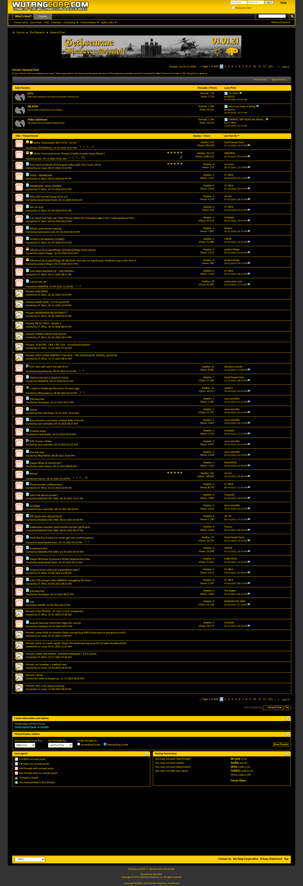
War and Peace (45, 413)
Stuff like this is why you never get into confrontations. (62, 537)
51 (264, 66)
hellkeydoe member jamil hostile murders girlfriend (60, 527)
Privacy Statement (271, 859)
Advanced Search (280, 22)
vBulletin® (158, 874)
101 (270, 66)
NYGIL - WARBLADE (41, 175)
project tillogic (45, 253)
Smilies (235, 762)
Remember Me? (243, 8)
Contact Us (224, 859)
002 (39, 159)
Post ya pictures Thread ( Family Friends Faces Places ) (73, 153)
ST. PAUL (42, 179)
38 (86, 478)
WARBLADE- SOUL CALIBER (45, 186)
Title (17, 136)
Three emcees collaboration (46, 484)
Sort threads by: (57, 740)
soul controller (45, 424)
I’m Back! (233, 93)
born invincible (45, 509)
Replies (197, 136)
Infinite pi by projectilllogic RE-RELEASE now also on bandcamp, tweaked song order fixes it (83, 260)
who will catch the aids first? (52, 366)
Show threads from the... (29, 740)
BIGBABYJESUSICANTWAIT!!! (51, 312)
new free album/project (44, 495)
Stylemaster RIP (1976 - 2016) (59, 142)
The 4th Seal (37, 452)
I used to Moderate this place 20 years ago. (55, 388)
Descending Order (117, 744)
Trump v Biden (43, 441)
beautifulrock (44, 371)
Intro (30, 93)
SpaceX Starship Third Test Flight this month (55, 623)
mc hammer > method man (51, 664)
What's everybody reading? (46, 228)
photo (33, 409)
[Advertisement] (151, 821)
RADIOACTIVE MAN (48, 498)
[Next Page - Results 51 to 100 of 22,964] (278, 67)
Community (69, 22)
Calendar (56, 22)
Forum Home (21, 22)
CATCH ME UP (38, 282)
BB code (235, 758)
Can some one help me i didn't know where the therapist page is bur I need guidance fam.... (83, 218)
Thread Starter (30, 136)
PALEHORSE (43, 456)
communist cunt (46, 232)
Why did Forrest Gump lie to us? (49, 196)
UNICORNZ (41, 291)
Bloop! (34, 473)
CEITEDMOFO (44, 148)
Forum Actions (88, 22)
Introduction (37, 399)
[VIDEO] (235, 770)
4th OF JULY (36, 207)
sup (32, 601)
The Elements (37, 32)
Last (284, 66)
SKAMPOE (42, 286)
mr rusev (42, 168)
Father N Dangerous (48, 678)
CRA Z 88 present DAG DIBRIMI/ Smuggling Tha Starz (60, 580)
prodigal (35, 505)
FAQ (46, 22)
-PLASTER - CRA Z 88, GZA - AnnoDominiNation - (63, 344)
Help (283, 2)
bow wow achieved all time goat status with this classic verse (65, 164)
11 (259, 66)
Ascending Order (90, 744)
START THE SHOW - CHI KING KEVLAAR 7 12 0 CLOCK (65, 654)
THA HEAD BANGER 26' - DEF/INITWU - (52, 271)
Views (207, 136)
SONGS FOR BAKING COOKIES (47, 239)
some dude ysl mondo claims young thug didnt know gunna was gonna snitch (80, 632)
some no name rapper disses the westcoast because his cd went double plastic (80, 643)
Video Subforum (37, 119)
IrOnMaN (42, 626)
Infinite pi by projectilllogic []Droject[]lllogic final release (63, 250)
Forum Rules (238, 780)
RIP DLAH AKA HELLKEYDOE (46, 516)
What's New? (23, 16)
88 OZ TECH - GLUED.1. (48, 323)
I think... (40, 675)
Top (287, 707)
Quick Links (107, 22)
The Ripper (43, 402)
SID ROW (33, 106)
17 (93, 147)
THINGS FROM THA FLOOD (50, 334)
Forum (43, 16)
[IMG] (234, 766)
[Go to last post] (249, 145)
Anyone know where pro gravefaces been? (55, 569)
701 (83, 157)
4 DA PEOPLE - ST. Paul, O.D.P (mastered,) (59, 611)
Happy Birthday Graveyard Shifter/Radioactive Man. (60, 559)
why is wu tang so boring (242, 106)
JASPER (41, 605)
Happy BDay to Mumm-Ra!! (46, 463)
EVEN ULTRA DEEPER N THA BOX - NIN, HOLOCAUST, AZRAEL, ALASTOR (76, 355)
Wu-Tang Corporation (245, 859)
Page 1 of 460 (210, 66)
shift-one (174, 883)
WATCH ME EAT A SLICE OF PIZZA (49, 377)
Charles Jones (38, 431)
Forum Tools (260, 80)
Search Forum (278, 80)
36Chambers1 (44, 393)
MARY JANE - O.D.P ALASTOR (52, 302)
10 (254, 66)
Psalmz (41, 479)
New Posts (36, 22)
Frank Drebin (44, 434)
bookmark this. (38, 548)
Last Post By (230, 136)
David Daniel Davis (47, 200)
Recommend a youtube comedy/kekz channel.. (57, 420)
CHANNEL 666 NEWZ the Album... (246, 119)
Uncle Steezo (44, 466)
